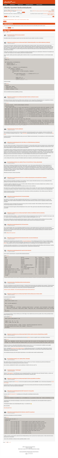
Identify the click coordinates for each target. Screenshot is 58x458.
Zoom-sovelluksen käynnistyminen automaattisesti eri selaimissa (34, 177)
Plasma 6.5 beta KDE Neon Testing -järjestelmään (32, 162)
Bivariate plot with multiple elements (17, 348)
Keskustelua (25, 133)
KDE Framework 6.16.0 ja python (28, 390)
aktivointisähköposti (9, 11)
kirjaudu (15, 10)
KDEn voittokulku (26, 358)
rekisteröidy (20, 10)
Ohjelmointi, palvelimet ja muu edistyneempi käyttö (17, 42)
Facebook (48, 13)
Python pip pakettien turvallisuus (34, 378)
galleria (28, 337)
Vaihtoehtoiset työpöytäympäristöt (14, 142)
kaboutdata (6, 407)
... (9, 442)
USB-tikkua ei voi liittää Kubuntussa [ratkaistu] (31, 142)
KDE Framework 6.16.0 (13, 394)
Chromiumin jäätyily (25, 196)
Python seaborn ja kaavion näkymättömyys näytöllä (37, 334)
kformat (10, 407)
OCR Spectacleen (25, 224)
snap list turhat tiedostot (26, 250)
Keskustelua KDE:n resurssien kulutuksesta (30, 237)
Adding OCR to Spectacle (10, 232)
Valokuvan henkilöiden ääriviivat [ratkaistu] (36, 212)
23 (10, 442)
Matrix (49, 14)
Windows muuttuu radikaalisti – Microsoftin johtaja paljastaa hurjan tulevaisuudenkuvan (19, 289)
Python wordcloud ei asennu (33, 96)
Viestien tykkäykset (19, 128)
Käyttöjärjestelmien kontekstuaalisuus (22, 282)
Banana (5, 243)
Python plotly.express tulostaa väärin (35, 293)
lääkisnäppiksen (10, 373)
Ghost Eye (16, 381)
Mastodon (52, 13)
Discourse (45, 13)
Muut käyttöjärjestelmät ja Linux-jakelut (14, 162)
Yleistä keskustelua (11, 128)
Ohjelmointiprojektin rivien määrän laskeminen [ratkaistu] (39, 42)
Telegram (51, 14)
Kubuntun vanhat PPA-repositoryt (28, 412)
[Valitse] (7, 83)
